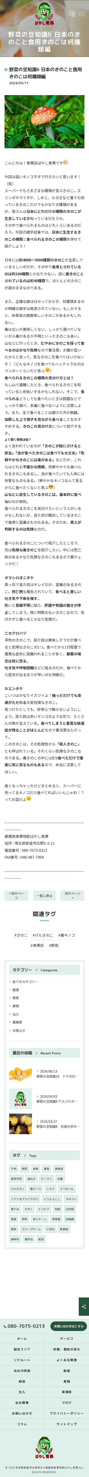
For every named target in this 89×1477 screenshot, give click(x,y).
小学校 (50, 1229)
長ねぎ (31, 1178)
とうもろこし (52, 1199)
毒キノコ (35, 1188)
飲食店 (64, 1229)
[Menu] (82, 13)
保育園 (56, 1219)
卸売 (24, 1219)
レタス (50, 1188)
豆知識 (70, 1209)
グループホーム (31, 1229)
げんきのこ (18, 1188)
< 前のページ (16, 895)
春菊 (46, 1168)
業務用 (17, 1022)
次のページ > (73, 895)
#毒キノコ (66, 935)
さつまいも (67, 1188)
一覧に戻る (44, 895)
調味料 (15, 1239)
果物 (16, 1006)
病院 (13, 1229)
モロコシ (71, 1199)
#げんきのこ (43, 935)
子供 (13, 1168)
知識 (57, 1209)
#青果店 (37, 945)
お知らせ (19, 1030)
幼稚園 (70, 1219)
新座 (13, 1219)
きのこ (29, 1209)
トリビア (43, 1209)
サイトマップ (67, 1424)
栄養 (60, 1178)
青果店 (59, 1168)
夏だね (15, 1209)
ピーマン (46, 1178)
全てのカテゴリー (25, 981)
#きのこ (21, 935)
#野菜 (53, 945)
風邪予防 (16, 1178)
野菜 (16, 997)
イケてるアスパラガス (24, 1199)
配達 (16, 989)
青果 (35, 1168)
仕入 (16, 1014)
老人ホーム (40, 1219)
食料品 (29, 1239)
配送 (41, 1239)
